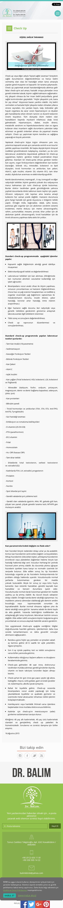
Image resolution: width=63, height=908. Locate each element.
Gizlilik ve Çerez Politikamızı (15, 890)
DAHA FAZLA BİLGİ (27, 895)
